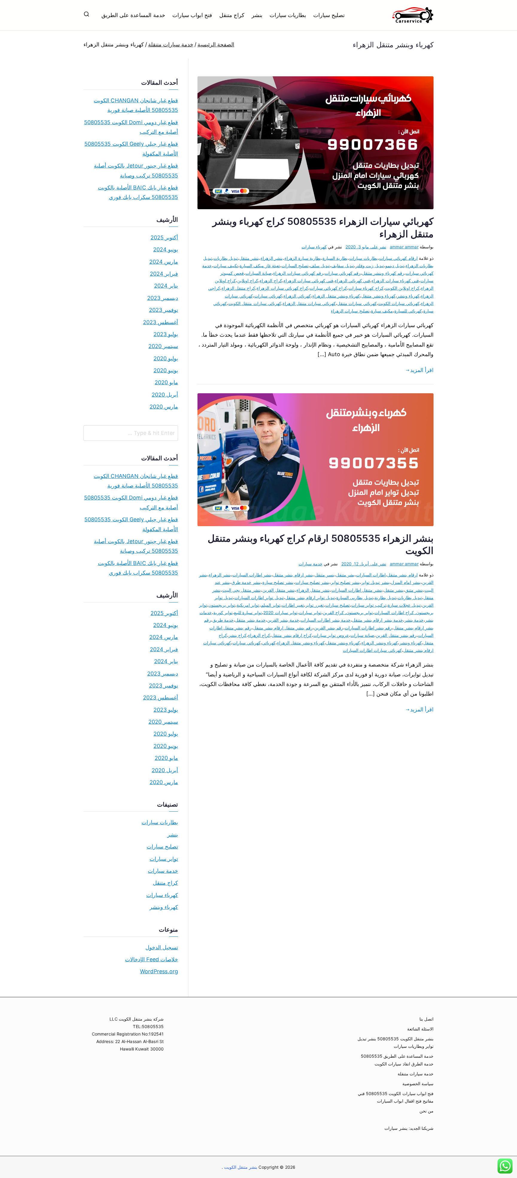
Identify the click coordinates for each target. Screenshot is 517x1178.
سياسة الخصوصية (418, 1083)
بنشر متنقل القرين (278, 590)
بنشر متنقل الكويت (240, 1167)
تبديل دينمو (394, 265)
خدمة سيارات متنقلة (416, 1073)
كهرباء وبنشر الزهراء (379, 642)
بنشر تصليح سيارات (312, 582)
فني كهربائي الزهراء (352, 280)
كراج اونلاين (247, 280)
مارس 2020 (164, 406)
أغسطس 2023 (160, 322)
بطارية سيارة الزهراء (303, 258)
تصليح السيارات (295, 265)
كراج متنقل (231, 15)
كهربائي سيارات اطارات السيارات (372, 650)
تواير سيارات (310, 612)
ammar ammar (404, 246)
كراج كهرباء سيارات (366, 288)
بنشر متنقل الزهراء (313, 590)
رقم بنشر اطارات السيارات (368, 627)
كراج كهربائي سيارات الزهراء (282, 288)
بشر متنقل (345, 574)
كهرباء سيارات (314, 246)
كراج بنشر (238, 635)
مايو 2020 (166, 382)
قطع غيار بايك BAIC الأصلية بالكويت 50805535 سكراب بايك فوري (138, 192)
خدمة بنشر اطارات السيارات (326, 620)
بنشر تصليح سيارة (278, 582)
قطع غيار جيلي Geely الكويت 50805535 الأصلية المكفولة (131, 149)
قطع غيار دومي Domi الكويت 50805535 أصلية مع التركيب (131, 127)
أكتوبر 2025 (164, 237)
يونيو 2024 (165, 249)
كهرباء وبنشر (408, 295)
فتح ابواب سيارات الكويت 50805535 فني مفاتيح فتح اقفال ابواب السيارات (396, 1097)
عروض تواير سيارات (331, 635)
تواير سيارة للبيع (248, 612)
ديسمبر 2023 (162, 298)
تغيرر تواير (314, 605)
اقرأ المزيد (422, 370)
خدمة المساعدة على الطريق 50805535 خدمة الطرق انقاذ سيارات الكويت (397, 1059)
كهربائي (269, 642)
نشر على (366, 246)
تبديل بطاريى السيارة (354, 597)
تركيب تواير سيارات (368, 605)
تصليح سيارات (329, 15)
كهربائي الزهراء (297, 295)
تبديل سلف (320, 265)
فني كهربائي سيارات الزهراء (309, 280)
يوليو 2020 (165, 358)
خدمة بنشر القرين (283, 620)
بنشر (257, 15)
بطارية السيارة (335, 258)
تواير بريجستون (222, 605)
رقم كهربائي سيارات (343, 273)
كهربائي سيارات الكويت (398, 303)
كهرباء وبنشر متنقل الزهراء (336, 295)
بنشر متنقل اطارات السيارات (357, 590)
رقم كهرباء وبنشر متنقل (383, 273)
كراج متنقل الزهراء (238, 288)
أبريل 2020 (165, 394)
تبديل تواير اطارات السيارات (259, 597)
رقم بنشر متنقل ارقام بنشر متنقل (283, 627)
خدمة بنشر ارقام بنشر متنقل (377, 620)
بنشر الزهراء (272, 258)
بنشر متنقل (249, 258)
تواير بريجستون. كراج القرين (348, 612)
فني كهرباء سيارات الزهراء (395, 280)
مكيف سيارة (382, 310)
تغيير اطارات (293, 605)
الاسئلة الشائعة (420, 1028)
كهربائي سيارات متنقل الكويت (254, 303)
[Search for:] (131, 433)
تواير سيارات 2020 (280, 612)
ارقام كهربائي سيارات (398, 258)
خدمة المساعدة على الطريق (133, 15)
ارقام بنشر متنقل (402, 574)
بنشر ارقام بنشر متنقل (293, 574)
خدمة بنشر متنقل (250, 620)
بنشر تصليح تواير (345, 582)
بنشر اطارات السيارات (252, 574)
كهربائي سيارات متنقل (356, 303)
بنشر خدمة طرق (246, 582)
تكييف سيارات (225, 265)
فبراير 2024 (164, 274)
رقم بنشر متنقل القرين (396, 635)
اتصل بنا (426, 1018)
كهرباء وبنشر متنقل (378, 295)
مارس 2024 (163, 262)
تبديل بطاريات (226, 258)
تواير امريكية (248, 605)
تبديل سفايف (342, 265)
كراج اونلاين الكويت (402, 288)
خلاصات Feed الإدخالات (151, 959)
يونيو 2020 (165, 370)
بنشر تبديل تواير (375, 582)
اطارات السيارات (371, 574)
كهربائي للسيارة (408, 310)
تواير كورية (222, 612)
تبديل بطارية (385, 597)
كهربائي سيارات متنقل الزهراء (309, 303)
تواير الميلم (270, 605)
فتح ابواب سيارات (192, 15)
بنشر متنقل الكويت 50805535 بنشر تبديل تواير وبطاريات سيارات (396, 1042)
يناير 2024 (166, 286)
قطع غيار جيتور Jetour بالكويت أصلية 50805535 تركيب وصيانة (136, 170)
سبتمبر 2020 (163, 346)
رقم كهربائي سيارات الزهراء (298, 273)
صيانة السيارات (258, 273)
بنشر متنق (414, 590)
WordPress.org (159, 971)
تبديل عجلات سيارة (404, 605)
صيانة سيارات (362, 635)
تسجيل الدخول (161, 947)
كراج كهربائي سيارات (328, 288)
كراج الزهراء (271, 280)
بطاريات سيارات (288, 15)
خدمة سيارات (311, 563)
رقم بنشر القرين (328, 627)
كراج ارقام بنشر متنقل (292, 635)
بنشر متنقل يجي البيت (241, 590)
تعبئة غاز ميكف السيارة (260, 265)
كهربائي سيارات (268, 295)
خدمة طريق (223, 620)
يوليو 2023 (165, 334)
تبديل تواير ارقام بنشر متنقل (310, 597)
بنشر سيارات (395, 1128)
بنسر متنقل (324, 574)
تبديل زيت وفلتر (369, 265)
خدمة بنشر (414, 620)
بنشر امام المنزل (406, 582)
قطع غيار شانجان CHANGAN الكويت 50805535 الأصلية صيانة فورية (136, 105)
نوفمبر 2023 (163, 310)
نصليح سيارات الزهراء (350, 310)
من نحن (426, 1110)
